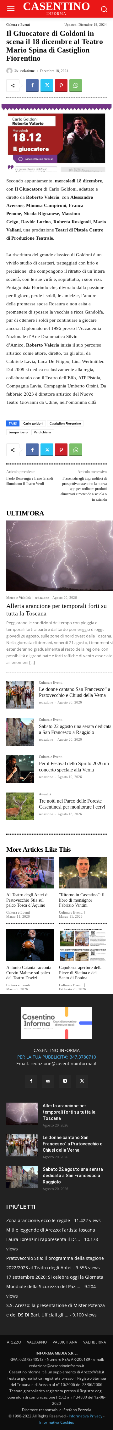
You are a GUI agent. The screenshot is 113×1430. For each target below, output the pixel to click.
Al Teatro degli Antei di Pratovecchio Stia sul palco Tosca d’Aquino (27, 900)
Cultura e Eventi (18, 24)
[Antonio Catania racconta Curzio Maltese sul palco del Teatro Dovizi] (30, 945)
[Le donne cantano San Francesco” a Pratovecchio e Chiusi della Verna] (20, 695)
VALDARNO (37, 1342)
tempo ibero (18, 432)
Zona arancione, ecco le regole (38, 1220)
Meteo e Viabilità (18, 597)
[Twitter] (46, 85)
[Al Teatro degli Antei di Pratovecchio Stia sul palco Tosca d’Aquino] (30, 872)
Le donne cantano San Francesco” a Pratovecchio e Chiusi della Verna (72, 1144)
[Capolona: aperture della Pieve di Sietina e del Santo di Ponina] (83, 945)
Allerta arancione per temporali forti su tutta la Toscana (69, 1112)
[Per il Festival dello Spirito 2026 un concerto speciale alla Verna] (20, 769)
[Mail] (48, 1081)
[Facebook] (32, 85)
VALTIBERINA (94, 1342)
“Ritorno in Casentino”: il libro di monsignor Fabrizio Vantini (82, 900)
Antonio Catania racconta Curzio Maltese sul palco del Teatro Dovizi (28, 973)
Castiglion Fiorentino (65, 423)
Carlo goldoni (33, 423)
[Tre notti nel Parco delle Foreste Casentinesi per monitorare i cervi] (20, 806)
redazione (27, 70)
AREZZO (14, 1342)
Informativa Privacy (85, 1416)
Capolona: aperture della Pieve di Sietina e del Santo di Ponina (80, 973)
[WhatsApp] (75, 85)
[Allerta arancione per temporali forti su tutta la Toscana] (59, 555)
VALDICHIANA (65, 1342)
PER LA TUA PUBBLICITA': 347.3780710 (56, 1057)
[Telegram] (65, 1081)
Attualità (45, 794)
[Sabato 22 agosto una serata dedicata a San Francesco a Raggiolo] (20, 732)
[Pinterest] (61, 85)
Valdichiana (42, 432)
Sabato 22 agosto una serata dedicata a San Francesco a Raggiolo (75, 729)
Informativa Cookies (56, 1422)
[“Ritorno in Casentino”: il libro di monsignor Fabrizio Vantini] (83, 872)
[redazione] (10, 71)
